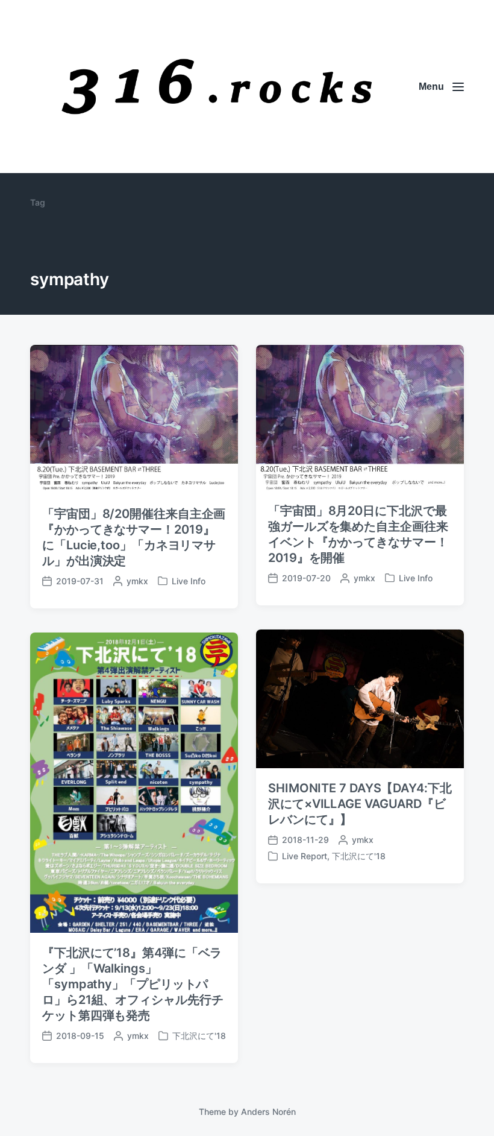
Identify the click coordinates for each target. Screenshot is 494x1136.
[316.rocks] (217, 86)
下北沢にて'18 (359, 856)
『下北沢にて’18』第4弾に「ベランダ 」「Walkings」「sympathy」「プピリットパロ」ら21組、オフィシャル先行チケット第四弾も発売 (132, 984)
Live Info (188, 581)
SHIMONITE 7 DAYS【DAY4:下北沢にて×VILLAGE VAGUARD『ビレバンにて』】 (360, 804)
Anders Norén (268, 1111)
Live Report (304, 856)
